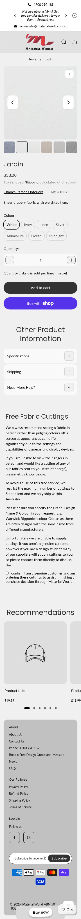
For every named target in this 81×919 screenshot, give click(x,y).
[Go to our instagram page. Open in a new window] (28, 837)
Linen (44, 224)
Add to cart (40, 287)
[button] (27, 708)
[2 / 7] (21, 147)
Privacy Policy (18, 787)
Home (32, 59)
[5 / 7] (59, 147)
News (13, 761)
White (11, 224)
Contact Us (17, 741)
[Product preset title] (35, 652)
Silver (60, 224)
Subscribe (59, 858)
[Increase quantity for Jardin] (71, 260)
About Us (15, 734)
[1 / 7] (9, 147)
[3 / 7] (34, 147)
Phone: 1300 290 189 (24, 748)
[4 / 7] (46, 147)
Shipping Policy (19, 800)
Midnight (56, 236)
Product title (14, 690)
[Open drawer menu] (6, 42)
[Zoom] (69, 73)
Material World (32, 904)
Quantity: (11, 248)
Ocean (36, 236)
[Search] (64, 42)
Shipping (31, 182)
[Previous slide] (15, 15)
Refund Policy (18, 793)
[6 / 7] (71, 147)
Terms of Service (20, 807)
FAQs (12, 768)
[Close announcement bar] (74, 15)
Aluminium (15, 236)
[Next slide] (65, 15)
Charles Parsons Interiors (23, 192)
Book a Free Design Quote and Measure (36, 755)
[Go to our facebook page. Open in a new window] (14, 837)
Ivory (28, 224)
